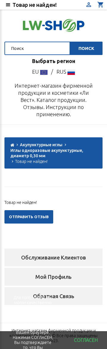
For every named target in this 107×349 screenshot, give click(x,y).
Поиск (86, 48)
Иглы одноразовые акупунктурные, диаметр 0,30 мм (46, 153)
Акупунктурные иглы (41, 144)
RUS (61, 72)
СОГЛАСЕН (86, 340)
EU (36, 72)
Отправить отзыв (29, 217)
